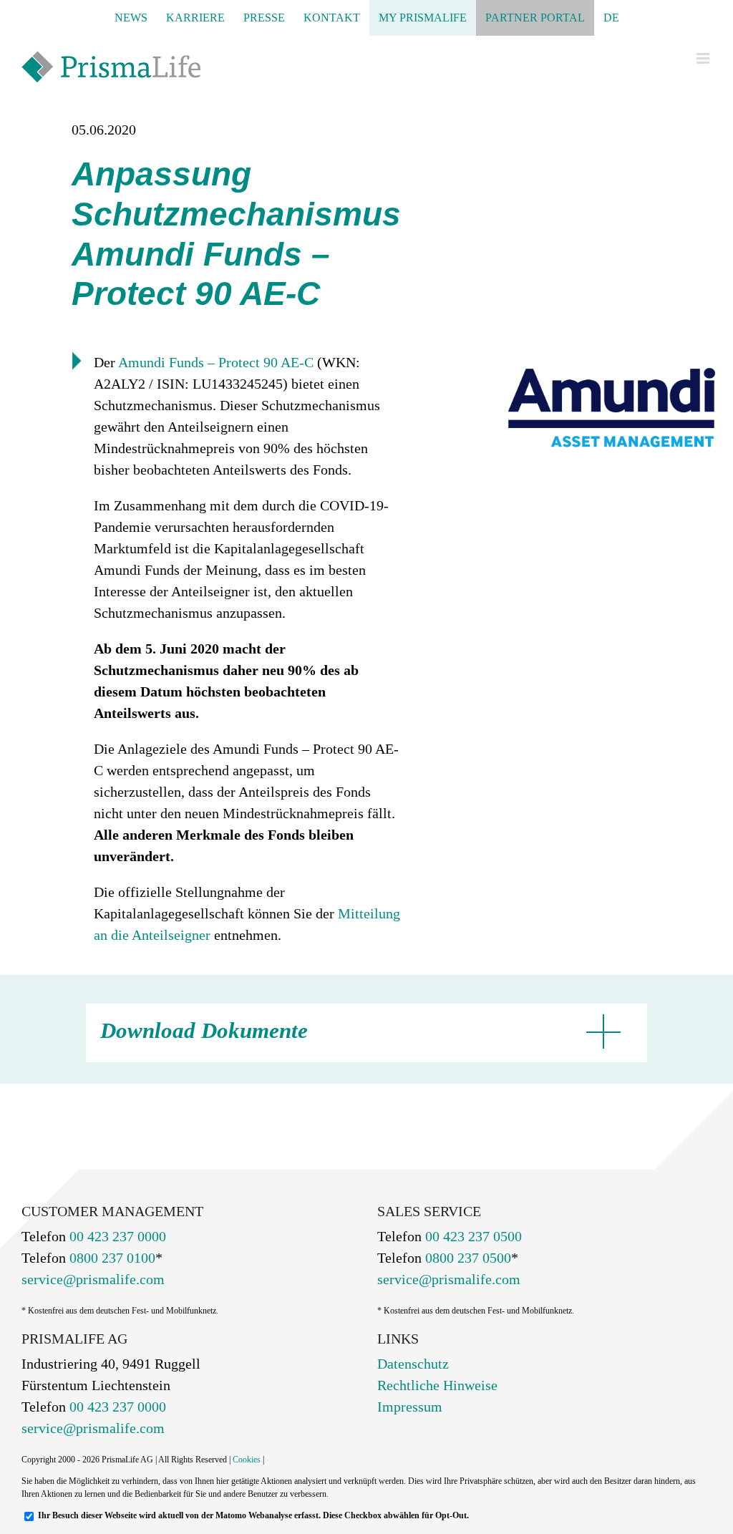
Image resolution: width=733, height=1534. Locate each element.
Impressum (409, 1406)
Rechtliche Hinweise (437, 1385)
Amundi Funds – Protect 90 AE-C (216, 362)
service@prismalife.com (93, 1279)
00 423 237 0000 (116, 1236)
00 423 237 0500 (472, 1236)
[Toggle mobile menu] (704, 58)
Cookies (247, 1460)
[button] (359, 1033)
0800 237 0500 (466, 1258)
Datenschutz (413, 1364)
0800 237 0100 (110, 1258)
